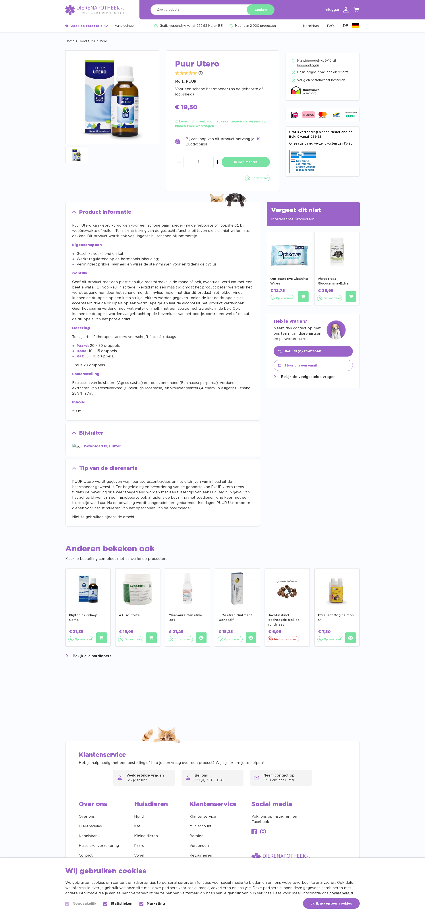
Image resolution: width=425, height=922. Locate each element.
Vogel (139, 855)
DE (345, 26)
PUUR (191, 81)
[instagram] (263, 832)
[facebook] (254, 832)
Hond (83, 41)
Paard (139, 846)
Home (70, 41)
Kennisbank (89, 836)
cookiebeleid (341, 893)
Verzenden (199, 846)
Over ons (87, 816)
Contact (86, 855)
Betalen (196, 836)
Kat (137, 826)
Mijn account (200, 826)
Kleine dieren (146, 836)
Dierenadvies (90, 826)
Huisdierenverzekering (99, 846)
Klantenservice (202, 816)
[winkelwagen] (356, 10)
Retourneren (200, 855)
